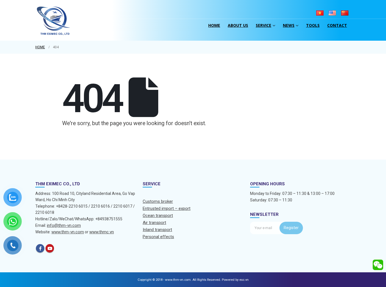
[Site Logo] (53, 20)
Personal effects (158, 236)
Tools (313, 25)
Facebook (40, 248)
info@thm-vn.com (64, 225)
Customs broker (158, 201)
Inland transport (157, 229)
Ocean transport (158, 215)
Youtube (49, 248)
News (288, 25)
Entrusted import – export (166, 208)
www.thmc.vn (101, 231)
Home (214, 25)
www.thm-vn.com (67, 231)
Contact (337, 25)
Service (263, 25)
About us (238, 25)
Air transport (154, 222)
